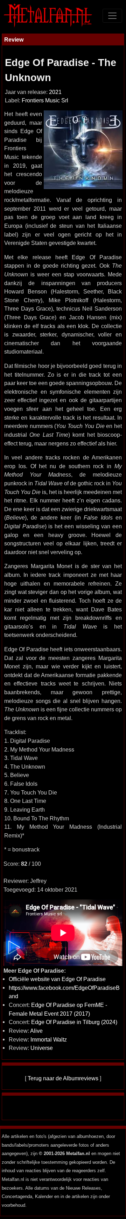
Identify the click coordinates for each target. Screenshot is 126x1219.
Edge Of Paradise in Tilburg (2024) (74, 1022)
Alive (36, 1031)
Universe (41, 1048)
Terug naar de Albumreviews (63, 1078)
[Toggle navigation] (112, 16)
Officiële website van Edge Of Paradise (57, 979)
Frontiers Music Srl (45, 100)
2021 (55, 92)
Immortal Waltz (48, 1039)
